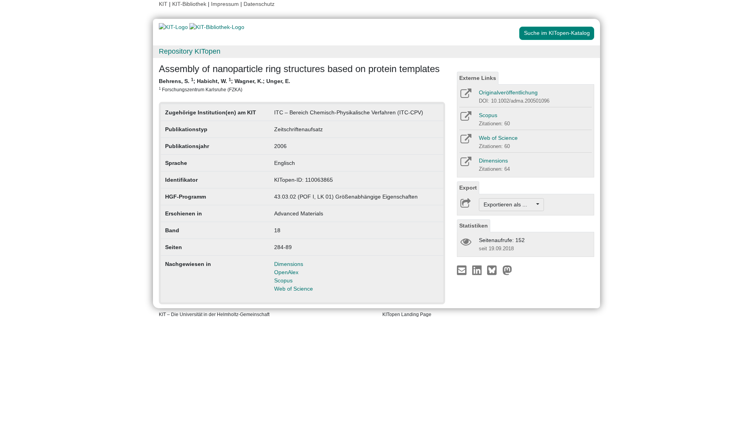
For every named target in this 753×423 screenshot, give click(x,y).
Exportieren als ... (509, 204)
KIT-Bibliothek (190, 4)
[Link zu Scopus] (465, 119)
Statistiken (473, 225)
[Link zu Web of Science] (465, 141)
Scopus (283, 280)
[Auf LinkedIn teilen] (477, 270)
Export (468, 187)
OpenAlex (286, 272)
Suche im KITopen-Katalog (557, 33)
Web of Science (293, 289)
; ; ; (224, 84)
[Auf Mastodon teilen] (507, 270)
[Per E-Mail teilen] (462, 270)
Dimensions (288, 264)
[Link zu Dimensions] (465, 164)
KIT (163, 4)
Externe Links (477, 78)
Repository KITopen (189, 51)
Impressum (225, 4)
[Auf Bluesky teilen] (494, 270)
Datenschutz (259, 4)
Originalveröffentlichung (508, 92)
